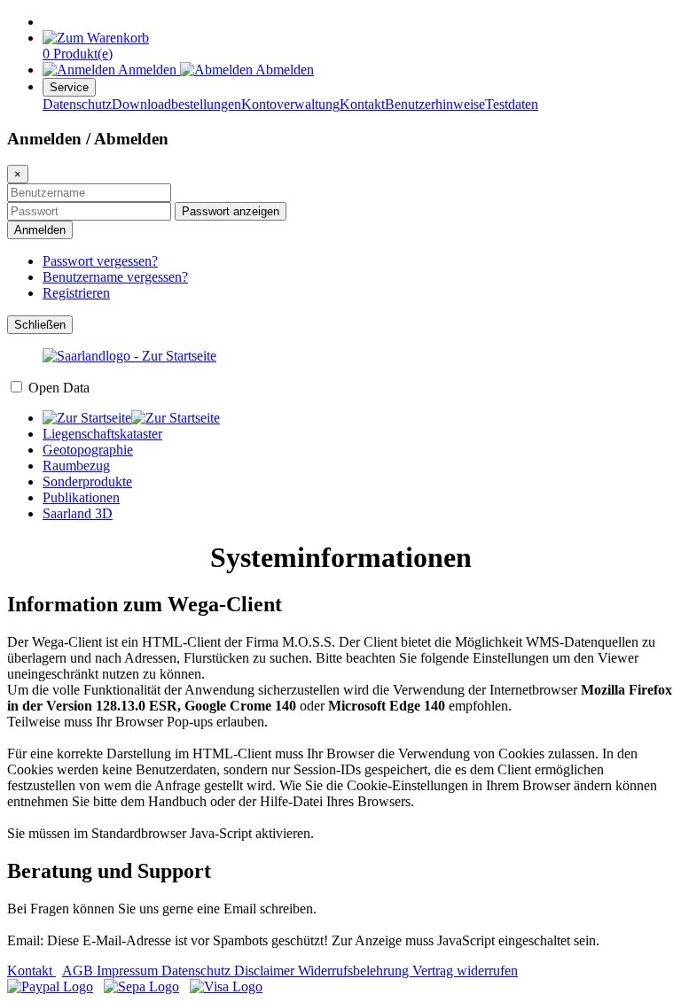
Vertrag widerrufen (465, 970)
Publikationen (81, 497)
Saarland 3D (78, 513)
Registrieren (76, 292)
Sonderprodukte (87, 481)
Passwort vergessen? (100, 260)
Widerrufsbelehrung (355, 970)
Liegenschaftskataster (102, 433)
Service (69, 87)
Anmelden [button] (147, 69)
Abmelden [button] (283, 69)
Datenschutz (77, 104)
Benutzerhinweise (435, 104)
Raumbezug (76, 465)
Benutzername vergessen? (115, 276)
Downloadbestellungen (176, 104)
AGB (79, 970)
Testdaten (511, 104)
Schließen (40, 324)
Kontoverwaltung (290, 104)
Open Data (59, 387)
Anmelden (40, 230)
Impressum (129, 970)
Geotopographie (88, 449)
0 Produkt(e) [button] (78, 53)
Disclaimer (266, 970)
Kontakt (362, 104)
